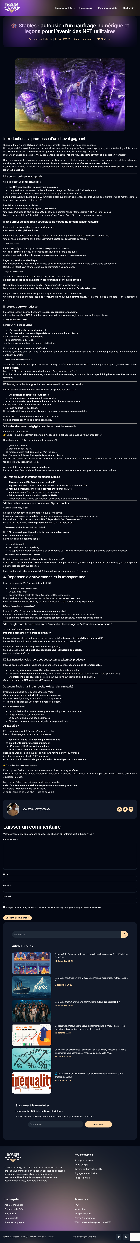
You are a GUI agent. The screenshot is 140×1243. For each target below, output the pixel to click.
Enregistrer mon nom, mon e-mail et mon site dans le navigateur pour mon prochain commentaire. (54, 907)
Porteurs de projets (107, 8)
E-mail (7, 885)
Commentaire (10, 839)
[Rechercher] (124, 934)
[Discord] (126, 1237)
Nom (6, 874)
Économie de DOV (63, 8)
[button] (119, 809)
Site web (7, 896)
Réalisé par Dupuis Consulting (84, 1237)
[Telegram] (118, 1237)
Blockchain (128, 8)
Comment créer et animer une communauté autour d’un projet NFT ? (87, 1001)
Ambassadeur (85, 8)
